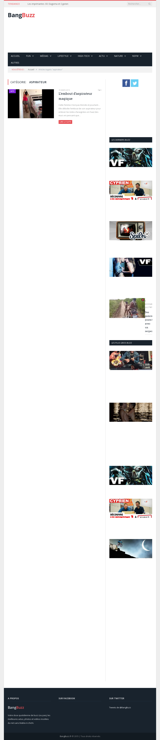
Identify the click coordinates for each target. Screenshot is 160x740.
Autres (15, 62)
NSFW (135, 55)
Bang (21, 15)
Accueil (15, 55)
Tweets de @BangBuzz (120, 707)
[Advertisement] (103, 30)
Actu (102, 55)
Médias (44, 55)
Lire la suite (65, 122)
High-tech (84, 55)
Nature (118, 55)
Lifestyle (63, 55)
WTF (12, 91)
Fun (28, 55)
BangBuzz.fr (65, 736)
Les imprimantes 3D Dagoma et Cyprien (48, 4)
